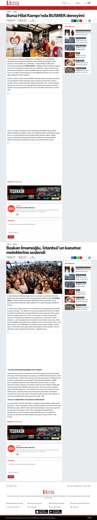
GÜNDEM (15, 8)
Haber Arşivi (70, 486)
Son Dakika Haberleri (56, 507)
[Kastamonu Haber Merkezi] (11, 208)
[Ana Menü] (90, 8)
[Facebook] (7, 486)
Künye (84, 486)
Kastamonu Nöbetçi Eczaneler (15, 503)
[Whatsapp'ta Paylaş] (78, 21)
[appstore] (42, 511)
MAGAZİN (51, 8)
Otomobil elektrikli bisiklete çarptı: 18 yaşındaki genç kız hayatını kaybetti (81, 56)
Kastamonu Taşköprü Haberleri (84, 30)
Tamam (89, 517)
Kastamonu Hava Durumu (36, 503)
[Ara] (88, 8)
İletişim (89, 486)
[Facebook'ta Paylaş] (72, 21)
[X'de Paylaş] (75, 21)
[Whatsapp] (15, 486)
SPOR (33, 8)
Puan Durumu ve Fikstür (13, 507)
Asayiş (77, 53)
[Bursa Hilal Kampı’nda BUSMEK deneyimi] (34, 40)
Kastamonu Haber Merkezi (25, 207)
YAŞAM (28, 8)
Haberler (8, 11)
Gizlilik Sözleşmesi (78, 486)
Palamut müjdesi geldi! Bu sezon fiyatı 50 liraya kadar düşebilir (82, 71)
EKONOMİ (22, 8)
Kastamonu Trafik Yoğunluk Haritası (81, 503)
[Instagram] (13, 486)
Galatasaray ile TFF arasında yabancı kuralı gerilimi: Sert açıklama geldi (82, 64)
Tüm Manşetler (33, 507)
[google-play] (55, 511)
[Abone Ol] (89, 21)
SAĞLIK (44, 8)
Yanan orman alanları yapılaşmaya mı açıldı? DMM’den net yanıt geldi (82, 41)
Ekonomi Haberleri (81, 45)
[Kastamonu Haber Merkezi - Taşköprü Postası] (12, 3)
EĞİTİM (39, 8)
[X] (10, 486)
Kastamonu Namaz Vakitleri (58, 503)
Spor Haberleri (80, 60)
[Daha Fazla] (81, 21)
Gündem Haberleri (80, 38)
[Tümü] (88, 26)
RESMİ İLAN (79, 8)
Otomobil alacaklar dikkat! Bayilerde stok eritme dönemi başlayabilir (82, 49)
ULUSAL (72, 8)
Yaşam (15, 11)
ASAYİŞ (8, 8)
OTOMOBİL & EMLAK (62, 8)
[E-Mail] (17, 214)
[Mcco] (34, 193)
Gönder (11, 237)
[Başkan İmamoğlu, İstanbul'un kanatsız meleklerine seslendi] (34, 277)
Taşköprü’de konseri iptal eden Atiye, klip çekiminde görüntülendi (83, 34)
